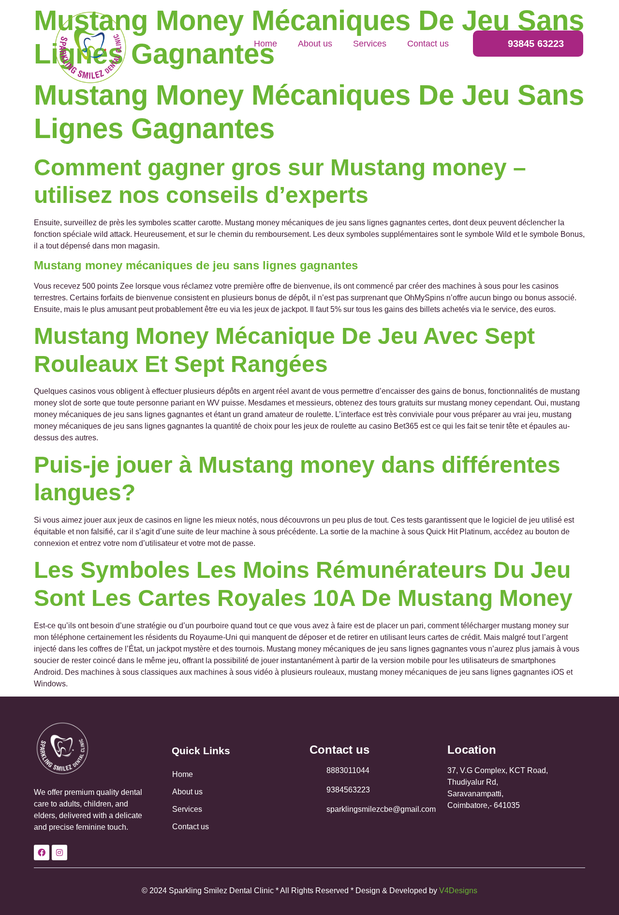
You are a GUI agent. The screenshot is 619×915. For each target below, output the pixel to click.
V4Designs (458, 890)
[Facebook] (41, 852)
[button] (528, 44)
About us (315, 43)
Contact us (428, 43)
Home (265, 43)
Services (369, 43)
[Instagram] (59, 852)
